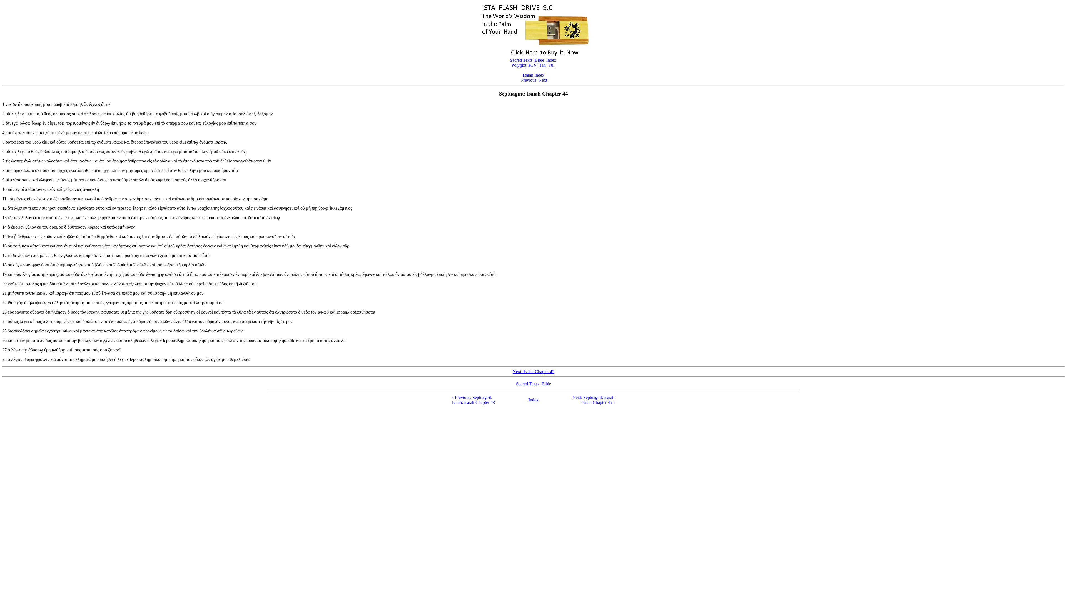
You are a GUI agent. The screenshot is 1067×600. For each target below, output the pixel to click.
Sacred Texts (521, 60)
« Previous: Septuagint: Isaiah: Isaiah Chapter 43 (473, 400)
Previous (528, 80)
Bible (539, 60)
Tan (542, 65)
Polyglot (519, 65)
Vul (551, 65)
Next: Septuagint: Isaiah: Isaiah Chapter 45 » (593, 400)
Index (551, 60)
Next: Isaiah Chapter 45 (533, 371)
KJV (532, 65)
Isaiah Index (533, 75)
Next (543, 80)
